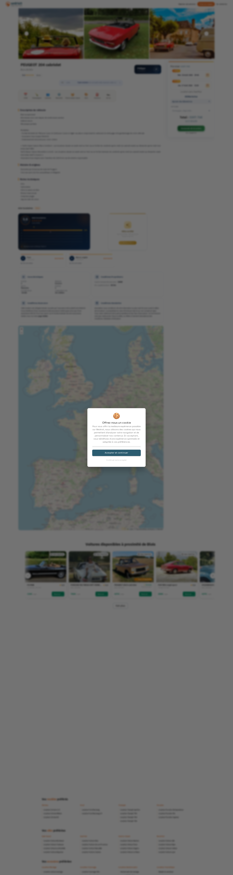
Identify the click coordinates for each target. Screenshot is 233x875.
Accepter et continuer (116, 453)
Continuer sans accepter (116, 460)
